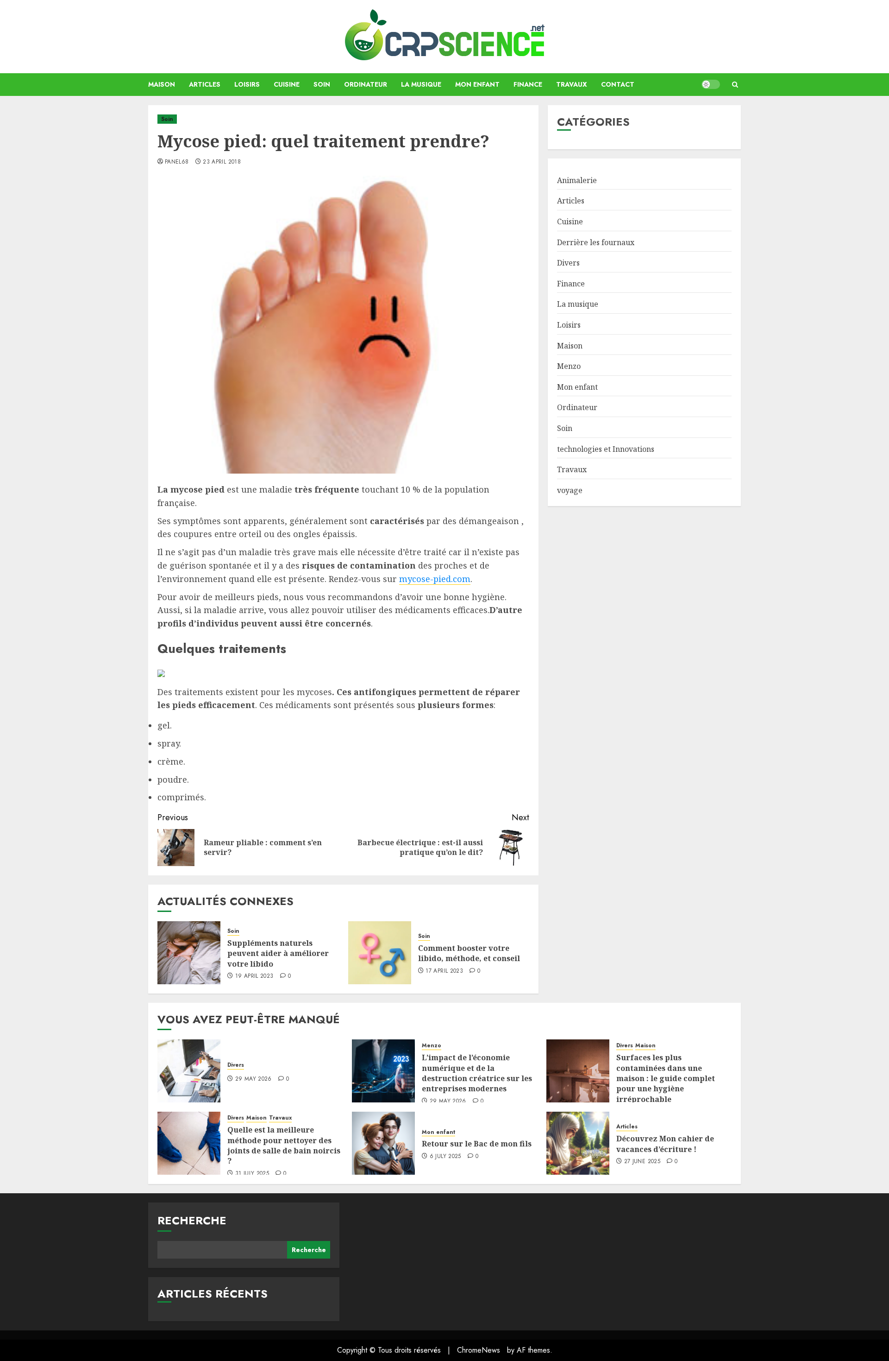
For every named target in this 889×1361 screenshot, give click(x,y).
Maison (161, 84)
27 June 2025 (642, 1161)
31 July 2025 (252, 1173)
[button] (735, 85)
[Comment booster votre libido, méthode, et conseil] (379, 952)
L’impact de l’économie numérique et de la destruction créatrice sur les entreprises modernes (477, 1073)
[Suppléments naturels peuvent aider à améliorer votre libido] (188, 952)
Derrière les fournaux (595, 242)
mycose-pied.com (434, 578)
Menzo (569, 366)
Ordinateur (365, 84)
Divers (568, 263)
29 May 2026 (253, 1079)
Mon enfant (477, 84)
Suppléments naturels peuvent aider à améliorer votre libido (278, 953)
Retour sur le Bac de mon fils (477, 1144)
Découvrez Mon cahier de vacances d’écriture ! (665, 1143)
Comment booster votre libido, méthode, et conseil (469, 953)
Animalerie (577, 180)
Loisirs (247, 84)
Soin (321, 84)
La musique (421, 84)
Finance (527, 84)
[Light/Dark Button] (710, 84)
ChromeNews (478, 1350)
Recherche (191, 1220)
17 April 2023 (444, 971)
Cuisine (287, 84)
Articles (204, 84)
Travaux (571, 84)
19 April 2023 (254, 976)
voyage (569, 490)
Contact (617, 84)
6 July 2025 (445, 1156)
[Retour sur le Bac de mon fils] (383, 1143)
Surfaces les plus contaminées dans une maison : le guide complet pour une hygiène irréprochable (665, 1078)
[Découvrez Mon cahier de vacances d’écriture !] (577, 1143)
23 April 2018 (222, 162)
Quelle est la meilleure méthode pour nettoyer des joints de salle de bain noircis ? (283, 1145)
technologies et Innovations (605, 449)
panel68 (177, 162)
